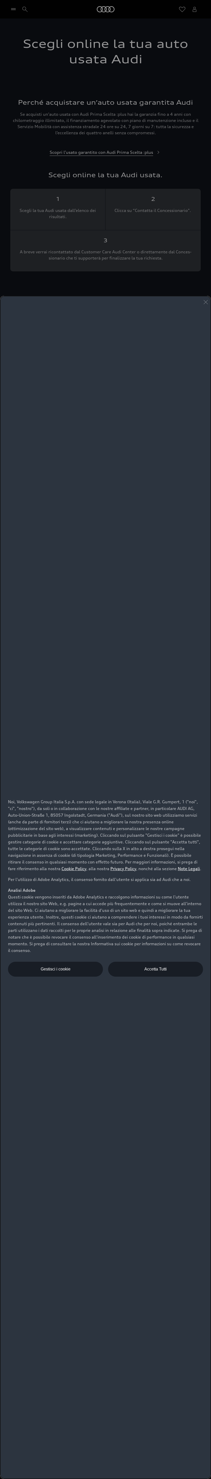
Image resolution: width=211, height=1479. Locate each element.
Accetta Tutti (155, 969)
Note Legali (189, 868)
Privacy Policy (123, 868)
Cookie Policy (73, 868)
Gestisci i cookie (56, 969)
